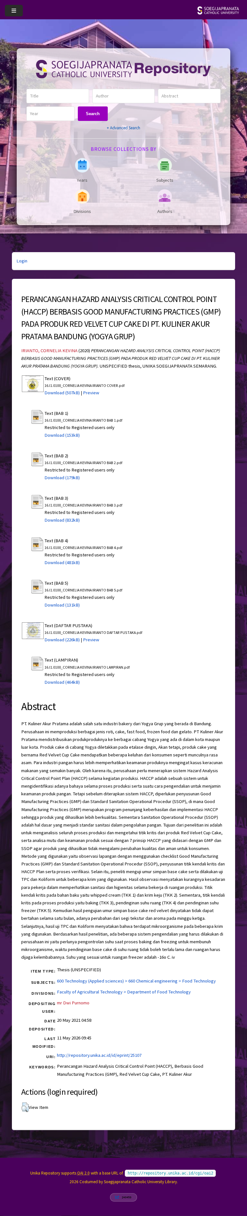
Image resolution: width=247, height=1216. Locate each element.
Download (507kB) (62, 393)
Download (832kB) (62, 520)
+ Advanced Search (123, 128)
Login (21, 261)
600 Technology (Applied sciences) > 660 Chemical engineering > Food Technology (136, 981)
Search (93, 113)
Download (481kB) (62, 562)
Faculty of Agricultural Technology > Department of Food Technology (124, 992)
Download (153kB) (62, 435)
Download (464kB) (62, 682)
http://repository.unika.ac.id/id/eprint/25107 (99, 1055)
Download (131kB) (62, 605)
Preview (91, 393)
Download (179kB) (62, 477)
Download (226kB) (62, 640)
